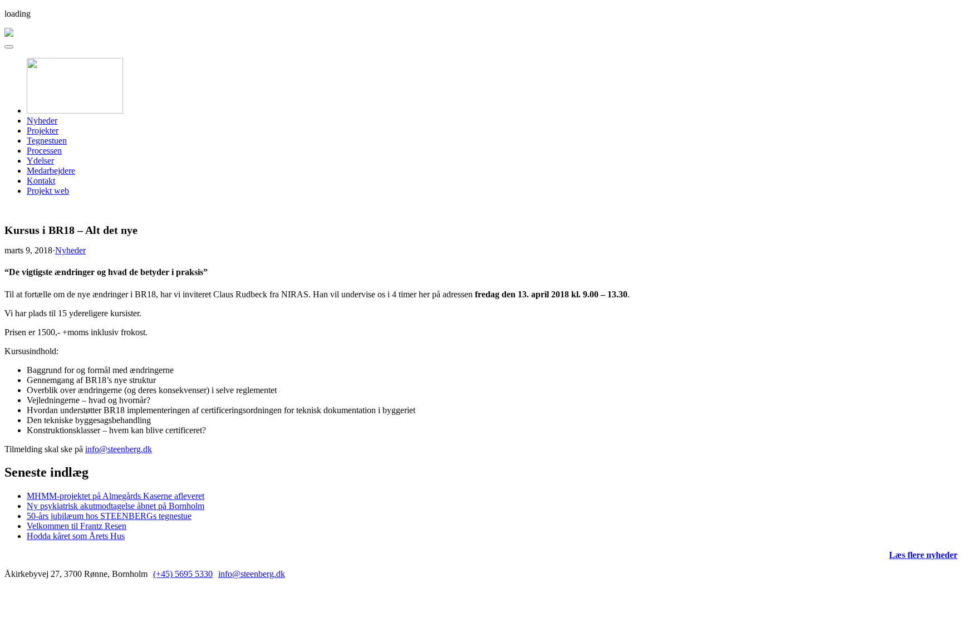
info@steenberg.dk (118, 449)
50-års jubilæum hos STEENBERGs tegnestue (109, 516)
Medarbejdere (51, 170)
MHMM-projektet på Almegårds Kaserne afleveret (115, 496)
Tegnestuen (47, 140)
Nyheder (42, 120)
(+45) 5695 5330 (183, 574)
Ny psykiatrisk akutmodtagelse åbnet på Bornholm (115, 506)
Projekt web (48, 190)
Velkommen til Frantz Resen (76, 526)
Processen (44, 150)
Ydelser (40, 160)
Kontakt (41, 180)
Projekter (42, 130)
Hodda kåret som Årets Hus (76, 536)
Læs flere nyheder (923, 555)
